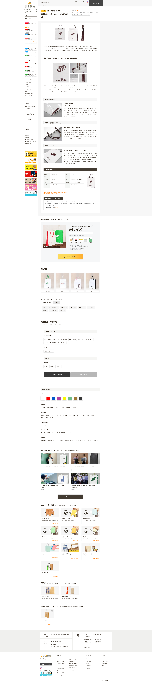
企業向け (81, 14)
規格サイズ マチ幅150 (29, 95)
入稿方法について (30, 119)
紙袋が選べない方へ (31, 114)
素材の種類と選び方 (31, 125)
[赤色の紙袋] (48, 398)
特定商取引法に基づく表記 (106, 659)
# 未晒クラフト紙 (90, 415)
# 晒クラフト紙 (54, 415)
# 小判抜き (69, 432)
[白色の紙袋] (43, 398)
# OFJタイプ (49, 432)
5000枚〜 (58, 366)
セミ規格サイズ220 (28, 88)
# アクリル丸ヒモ (59, 440)
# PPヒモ (89, 440)
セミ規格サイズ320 (28, 82)
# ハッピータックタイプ (60, 432)
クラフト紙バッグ (28, 108)
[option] (55, 236)
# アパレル (43, 407)
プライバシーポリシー (105, 661)
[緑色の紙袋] (70, 398)
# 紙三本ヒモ (51, 440)
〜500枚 (76, 12)
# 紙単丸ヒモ (43, 440)
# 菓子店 (68, 407)
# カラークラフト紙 (54, 417)
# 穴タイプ (43, 432)
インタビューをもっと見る (70, 497)
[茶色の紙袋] (75, 398)
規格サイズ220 (64, 307)
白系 (85, 14)
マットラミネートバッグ (73, 669)
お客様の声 (88, 668)
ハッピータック (75, 14)
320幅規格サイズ (28, 103)
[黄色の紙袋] (64, 398)
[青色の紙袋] (53, 398)
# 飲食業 (74, 407)
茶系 (89, 14)
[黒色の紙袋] (81, 398)
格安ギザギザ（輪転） (29, 93)
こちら (56, 207)
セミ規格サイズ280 (28, 84)
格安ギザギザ (62, 310)
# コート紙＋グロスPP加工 (65, 415)
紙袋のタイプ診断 (89, 666)
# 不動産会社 (50, 407)
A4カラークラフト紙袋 (73, 665)
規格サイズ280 (82, 307)
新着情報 (103, 665)
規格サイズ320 (91, 307)
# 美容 (62, 407)
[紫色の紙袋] (59, 398)
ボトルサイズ (27, 97)
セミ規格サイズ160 (28, 89)
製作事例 (87, 663)
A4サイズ (78, 10)
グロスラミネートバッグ (73, 667)
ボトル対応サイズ (53, 310)
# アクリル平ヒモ (69, 440)
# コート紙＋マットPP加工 (79, 415)
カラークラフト (59, 673)
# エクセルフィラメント (80, 440)
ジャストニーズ (46, 307)
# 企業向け (57, 407)
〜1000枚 (46, 366)
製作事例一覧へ (31, 147)
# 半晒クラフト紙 (44, 417)
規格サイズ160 (55, 307)
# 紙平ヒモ (95, 440)
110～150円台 (82, 12)
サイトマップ (104, 666)
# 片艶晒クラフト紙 (45, 415)
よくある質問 (88, 661)
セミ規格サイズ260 (28, 86)
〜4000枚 (52, 366)
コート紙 (95, 12)
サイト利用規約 (104, 663)
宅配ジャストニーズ (48, 351)
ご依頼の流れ (88, 665)
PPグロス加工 (89, 12)
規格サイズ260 (73, 307)
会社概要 (103, 658)
